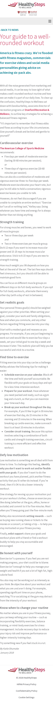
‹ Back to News (9, 30)
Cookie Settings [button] (26, 697)
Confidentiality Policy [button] (26, 690)
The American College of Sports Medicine (22, 148)
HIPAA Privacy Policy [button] (26, 684)
